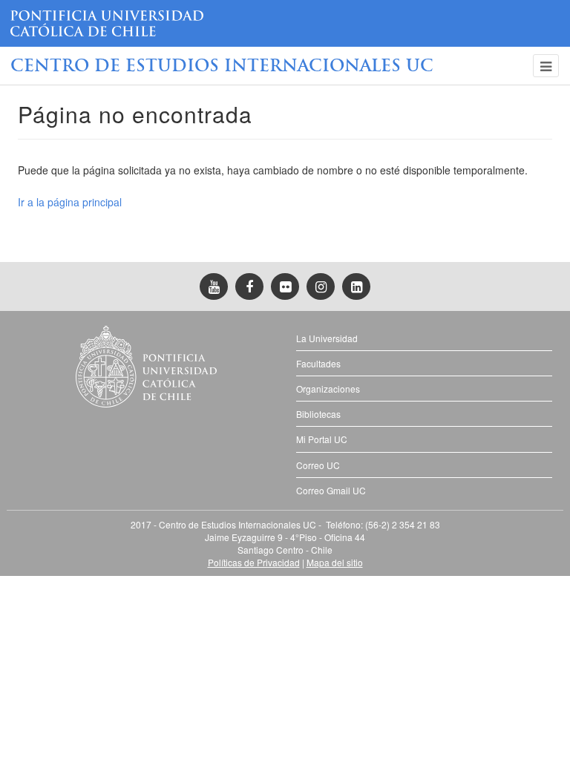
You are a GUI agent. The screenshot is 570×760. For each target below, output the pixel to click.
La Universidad (327, 338)
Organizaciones (328, 388)
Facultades (318, 363)
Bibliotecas (318, 413)
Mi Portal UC (321, 439)
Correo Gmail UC (331, 490)
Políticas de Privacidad (254, 562)
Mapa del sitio (335, 562)
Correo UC (318, 465)
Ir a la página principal (70, 201)
